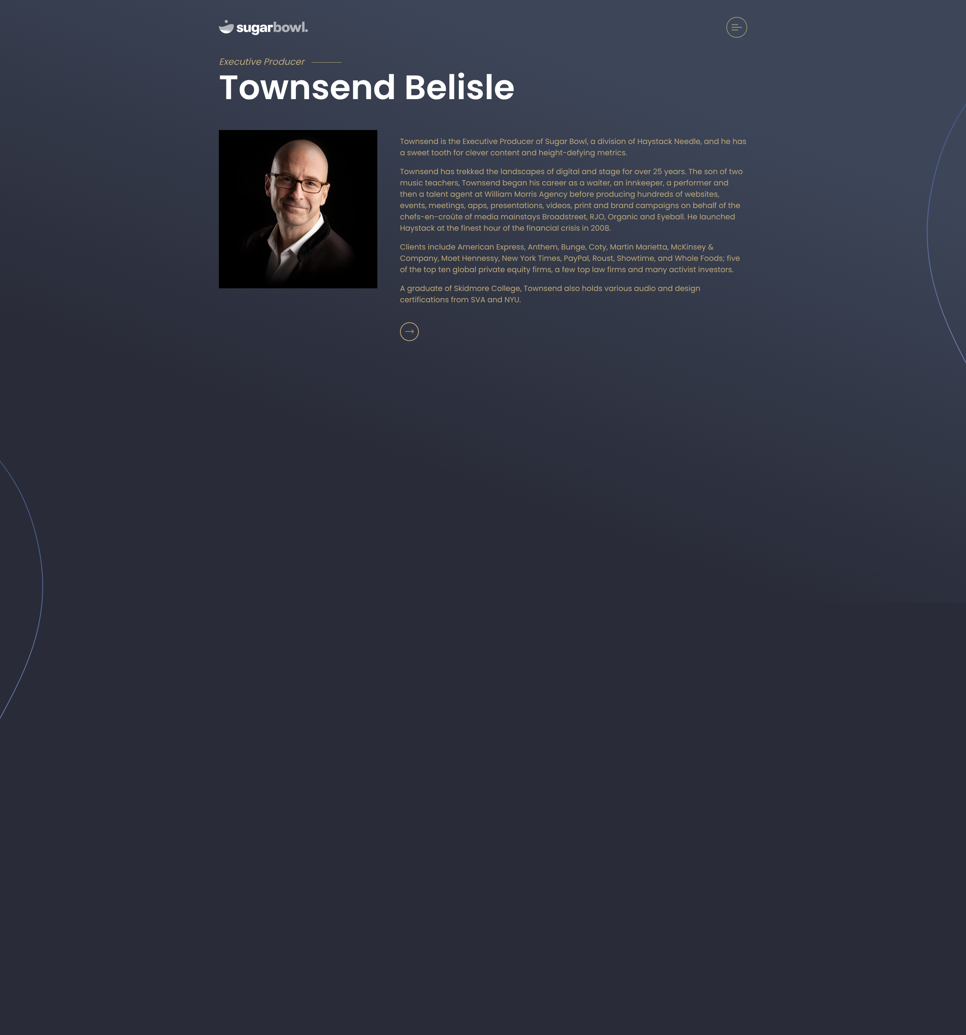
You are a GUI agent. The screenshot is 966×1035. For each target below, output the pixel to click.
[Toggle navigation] (736, 27)
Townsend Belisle (409, 331)
